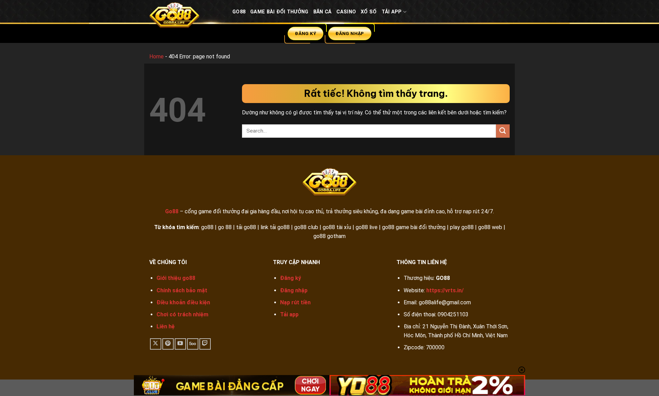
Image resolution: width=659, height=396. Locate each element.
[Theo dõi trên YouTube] (180, 344)
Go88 (238, 12)
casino (346, 12)
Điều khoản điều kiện (183, 302)
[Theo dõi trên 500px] (192, 344)
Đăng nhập (294, 290)
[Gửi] (503, 131)
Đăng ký (290, 278)
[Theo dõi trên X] (155, 344)
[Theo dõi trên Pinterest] (168, 344)
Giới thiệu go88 (176, 278)
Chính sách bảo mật (182, 290)
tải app (392, 12)
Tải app (289, 314)
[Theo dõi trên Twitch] (205, 344)
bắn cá (322, 12)
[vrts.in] (185, 16)
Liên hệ (166, 326)
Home (156, 56)
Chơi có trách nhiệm (182, 314)
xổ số (369, 12)
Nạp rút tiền (295, 302)
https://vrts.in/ (445, 290)
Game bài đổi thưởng (279, 12)
